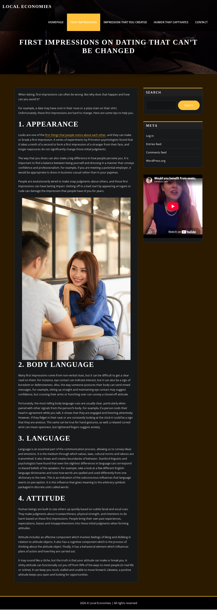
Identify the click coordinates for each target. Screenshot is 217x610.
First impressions (83, 22)
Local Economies (27, 6)
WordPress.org (155, 161)
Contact (201, 22)
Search (153, 92)
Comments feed (156, 152)
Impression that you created (125, 22)
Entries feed (153, 144)
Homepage (56, 22)
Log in (150, 136)
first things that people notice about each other (75, 135)
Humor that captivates (171, 22)
